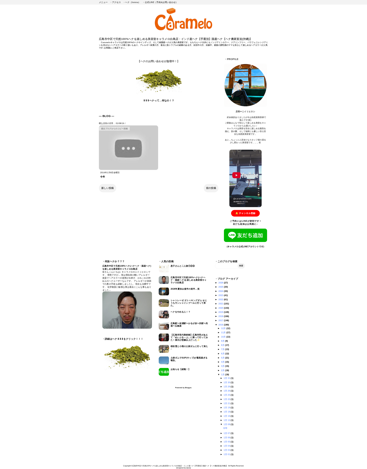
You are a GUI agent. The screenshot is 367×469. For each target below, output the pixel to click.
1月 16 (227, 416)
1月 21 (227, 403)
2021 (221, 303)
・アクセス (115, 2)
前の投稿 (211, 188)
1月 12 (227, 420)
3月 (223, 366)
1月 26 (227, 390)
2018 (221, 316)
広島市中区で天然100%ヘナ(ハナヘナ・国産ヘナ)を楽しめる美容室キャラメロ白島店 (189, 280)
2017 (221, 320)
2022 (221, 299)
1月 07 (227, 433)
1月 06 (227, 437)
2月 (223, 370)
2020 (221, 308)
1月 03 (227, 450)
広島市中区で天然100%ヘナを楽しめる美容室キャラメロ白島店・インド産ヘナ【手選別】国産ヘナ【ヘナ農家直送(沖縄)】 (175, 38)
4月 (223, 362)
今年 (102, 176)
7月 (223, 349)
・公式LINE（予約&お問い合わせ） (160, 2)
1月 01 (227, 454)
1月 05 (227, 441)
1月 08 (227, 424)
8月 (223, 345)
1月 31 (227, 378)
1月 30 (227, 382)
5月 (223, 357)
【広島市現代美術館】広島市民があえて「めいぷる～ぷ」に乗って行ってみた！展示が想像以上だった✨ (189, 337)
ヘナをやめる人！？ (180, 312)
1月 (223, 374)
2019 (221, 312)
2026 (221, 282)
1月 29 (227, 386)
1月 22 (227, 399)
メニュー (103, 2)
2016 (221, 324)
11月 (223, 332)
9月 (223, 341)
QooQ (188, 468)
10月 (223, 337)
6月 (223, 353)
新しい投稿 (107, 188)
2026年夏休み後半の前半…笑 (185, 289)
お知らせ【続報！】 (180, 369)
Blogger (188, 387)
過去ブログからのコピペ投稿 (114, 129)
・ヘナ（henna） (131, 2)
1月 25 (227, 395)
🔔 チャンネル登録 (245, 213)
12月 (223, 328)
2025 (221, 287)
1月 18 (227, 411)
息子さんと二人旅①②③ (183, 266)
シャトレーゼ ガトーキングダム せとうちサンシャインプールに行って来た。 (189, 303)
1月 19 (227, 407)
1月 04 (227, 446)
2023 (221, 295)
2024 (221, 291)
